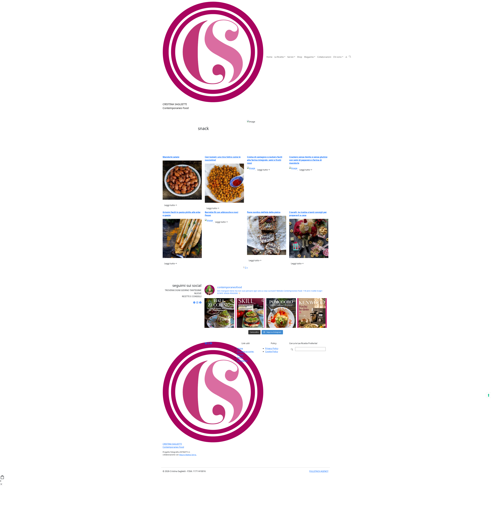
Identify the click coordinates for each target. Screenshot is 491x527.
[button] (349, 56)
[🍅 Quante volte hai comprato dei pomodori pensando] (281, 313)
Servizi (240, 357)
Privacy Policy (271, 348)
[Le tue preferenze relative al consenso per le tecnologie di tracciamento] (488, 395)
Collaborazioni (324, 57)
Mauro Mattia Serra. (188, 454)
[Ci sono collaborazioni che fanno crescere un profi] (312, 313)
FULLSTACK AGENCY (318, 471)
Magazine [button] (309, 57)
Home (269, 57)
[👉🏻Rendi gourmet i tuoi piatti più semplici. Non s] (250, 313)
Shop (299, 57)
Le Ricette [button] (279, 57)
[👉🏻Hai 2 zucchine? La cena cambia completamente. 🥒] (219, 313)
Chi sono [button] (337, 57)
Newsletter (242, 360)
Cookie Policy (271, 351)
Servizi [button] (290, 57)
